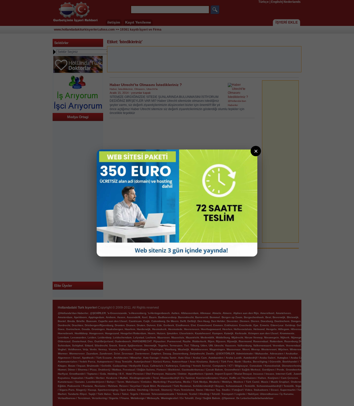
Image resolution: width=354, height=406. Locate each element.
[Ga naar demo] (177, 203)
